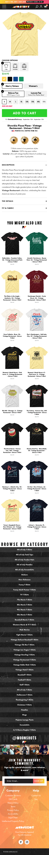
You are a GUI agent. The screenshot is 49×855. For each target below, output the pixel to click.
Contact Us (36, 795)
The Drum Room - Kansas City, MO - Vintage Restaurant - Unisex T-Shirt (12, 452)
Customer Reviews (13, 795)
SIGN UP (38, 781)
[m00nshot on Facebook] (21, 841)
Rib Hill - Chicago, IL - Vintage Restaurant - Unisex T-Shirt (12, 413)
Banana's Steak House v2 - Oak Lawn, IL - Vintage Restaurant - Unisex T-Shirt (37, 375)
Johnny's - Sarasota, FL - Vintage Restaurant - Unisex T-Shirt (36, 528)
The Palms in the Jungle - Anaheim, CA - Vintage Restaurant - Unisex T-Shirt (12, 299)
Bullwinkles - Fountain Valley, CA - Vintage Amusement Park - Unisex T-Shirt (12, 261)
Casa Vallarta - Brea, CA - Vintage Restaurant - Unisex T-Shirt (12, 337)
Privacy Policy (13, 810)
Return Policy (13, 802)
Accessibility (13, 813)
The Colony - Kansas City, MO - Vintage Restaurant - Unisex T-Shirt (37, 413)
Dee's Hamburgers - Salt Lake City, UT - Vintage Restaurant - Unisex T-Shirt (37, 337)
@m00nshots (24, 738)
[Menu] (4, 6)
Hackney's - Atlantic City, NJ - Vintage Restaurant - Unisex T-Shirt (12, 490)
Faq (35, 799)
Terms (13, 806)
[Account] (41, 8)
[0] (45, 6)
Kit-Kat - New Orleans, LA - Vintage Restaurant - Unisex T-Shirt (36, 490)
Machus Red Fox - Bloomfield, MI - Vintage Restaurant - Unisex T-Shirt (37, 452)
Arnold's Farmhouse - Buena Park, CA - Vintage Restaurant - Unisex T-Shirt (37, 261)
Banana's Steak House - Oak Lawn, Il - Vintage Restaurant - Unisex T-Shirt (12, 375)
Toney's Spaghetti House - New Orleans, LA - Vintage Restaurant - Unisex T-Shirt (12, 528)
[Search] (37, 6)
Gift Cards (13, 799)
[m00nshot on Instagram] (5, 749)
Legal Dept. (13, 817)
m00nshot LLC (13, 852)
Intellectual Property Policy (13, 821)
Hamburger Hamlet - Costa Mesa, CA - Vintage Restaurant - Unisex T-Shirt (37, 299)
